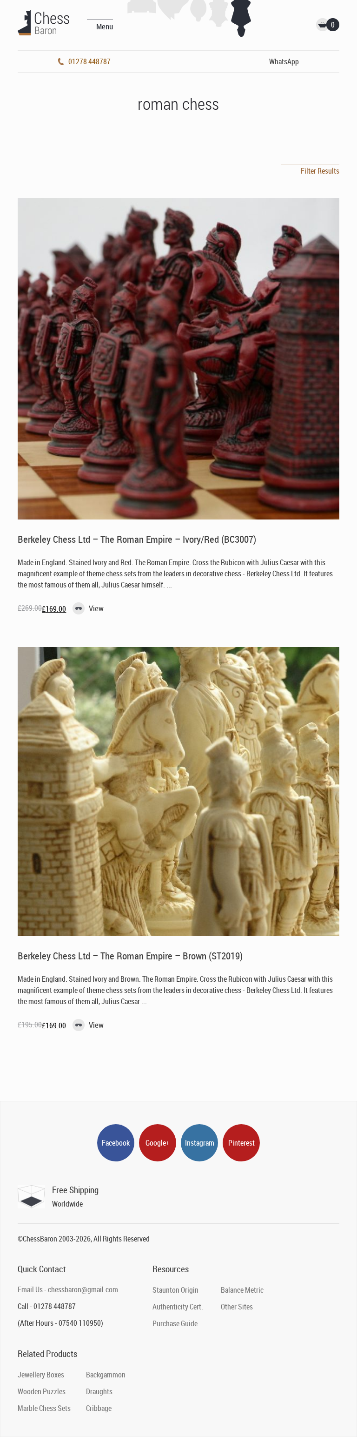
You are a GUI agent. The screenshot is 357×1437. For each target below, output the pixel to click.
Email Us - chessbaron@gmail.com (68, 1289)
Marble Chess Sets (44, 1408)
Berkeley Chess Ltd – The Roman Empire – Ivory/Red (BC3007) (137, 539)
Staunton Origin (175, 1290)
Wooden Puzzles (42, 1391)
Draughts (99, 1391)
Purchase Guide (175, 1323)
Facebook (116, 1143)
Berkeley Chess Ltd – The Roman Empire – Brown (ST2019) (130, 955)
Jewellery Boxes (41, 1375)
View (96, 608)
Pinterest (241, 1143)
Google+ (157, 1143)
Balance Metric (242, 1290)
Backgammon (106, 1375)
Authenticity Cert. (177, 1307)
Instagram (199, 1143)
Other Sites (237, 1307)
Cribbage (99, 1408)
